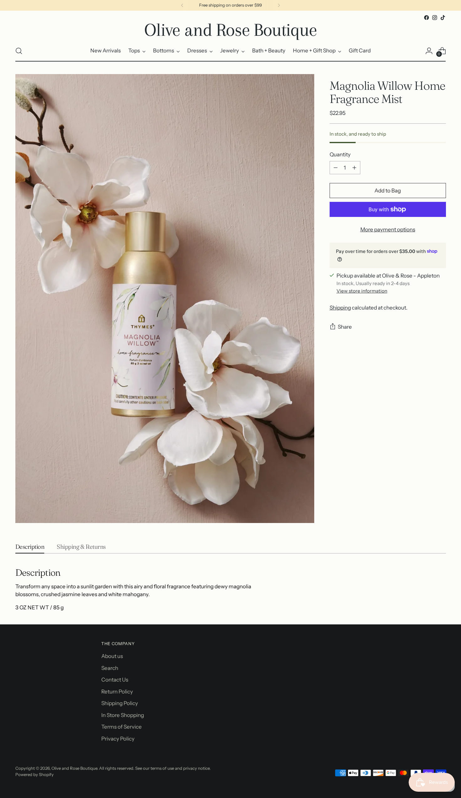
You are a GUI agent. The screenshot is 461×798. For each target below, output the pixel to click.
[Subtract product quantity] (335, 167)
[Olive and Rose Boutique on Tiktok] (443, 17)
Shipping (340, 308)
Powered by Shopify (34, 774)
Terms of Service (121, 727)
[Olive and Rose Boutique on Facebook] (426, 17)
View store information (361, 291)
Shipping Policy (119, 703)
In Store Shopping (122, 715)
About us (112, 656)
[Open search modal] (19, 51)
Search (109, 668)
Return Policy (117, 691)
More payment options (387, 229)
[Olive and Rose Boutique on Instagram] (434, 17)
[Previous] (182, 5)
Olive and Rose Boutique (74, 768)
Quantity (340, 154)
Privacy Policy (118, 739)
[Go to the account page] (429, 51)
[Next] (279, 5)
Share (345, 327)
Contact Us (114, 680)
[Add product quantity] (354, 167)
